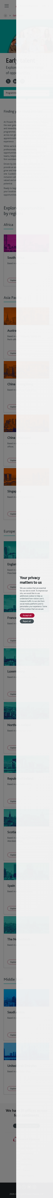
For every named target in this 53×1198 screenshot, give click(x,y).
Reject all (27, 621)
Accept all (27, 615)
